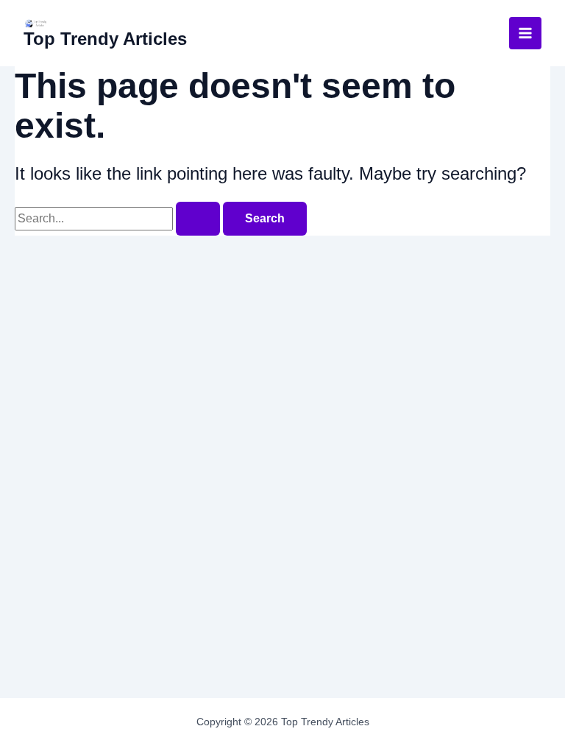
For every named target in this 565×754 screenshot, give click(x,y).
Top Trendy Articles (105, 39)
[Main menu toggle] (525, 33)
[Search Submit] (198, 219)
